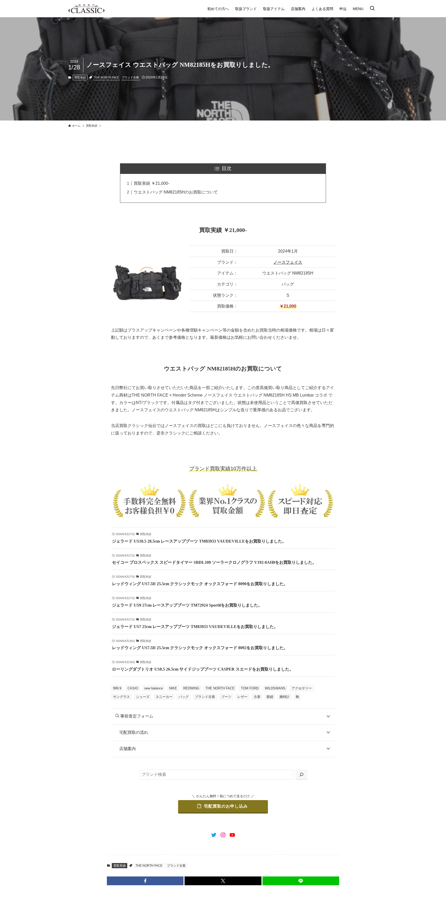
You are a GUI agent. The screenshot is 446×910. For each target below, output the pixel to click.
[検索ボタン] (372, 8)
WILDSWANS (275, 688)
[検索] (301, 775)
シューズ (142, 697)
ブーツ (226, 697)
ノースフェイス (287, 262)
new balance (153, 688)
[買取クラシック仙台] (86, 8)
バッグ (184, 697)
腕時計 (285, 697)
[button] (145, 880)
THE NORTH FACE (106, 77)
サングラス (121, 697)
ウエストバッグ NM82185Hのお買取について (176, 192)
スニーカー (164, 697)
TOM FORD (250, 688)
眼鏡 (270, 697)
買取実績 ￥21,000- (151, 183)
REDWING (191, 688)
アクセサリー (302, 688)
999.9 (117, 688)
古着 (257, 697)
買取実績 (80, 77)
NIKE (173, 688)
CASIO (133, 688)
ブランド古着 (130, 77)
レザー (242, 697)
